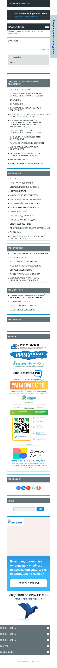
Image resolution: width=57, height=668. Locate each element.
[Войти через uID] (18, 488)
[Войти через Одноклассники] (38, 488)
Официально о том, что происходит (28, 379)
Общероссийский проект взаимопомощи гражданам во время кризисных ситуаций (28, 392)
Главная (12, 3)
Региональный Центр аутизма (31, 13)
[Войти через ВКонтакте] (23, 488)
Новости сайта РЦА (24, 31)
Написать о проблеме (28, 583)
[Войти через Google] (33, 487)
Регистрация (20, 3)
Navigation (16, 26)
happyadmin (17, 57)
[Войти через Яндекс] (28, 488)
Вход (28, 3)
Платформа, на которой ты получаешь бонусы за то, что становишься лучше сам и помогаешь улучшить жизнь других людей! (28, 464)
